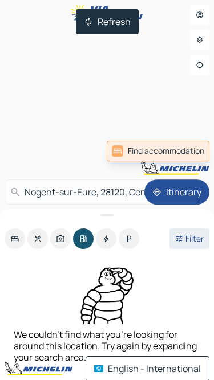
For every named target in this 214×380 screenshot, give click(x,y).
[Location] (199, 65)
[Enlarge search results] (107, 215)
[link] (158, 151)
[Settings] (199, 40)
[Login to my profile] (199, 15)
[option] (15, 238)
